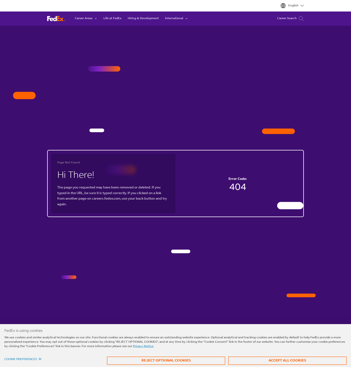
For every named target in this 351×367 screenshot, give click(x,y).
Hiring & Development (143, 18)
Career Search (287, 18)
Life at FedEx (112, 18)
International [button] (174, 18)
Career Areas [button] (84, 18)
